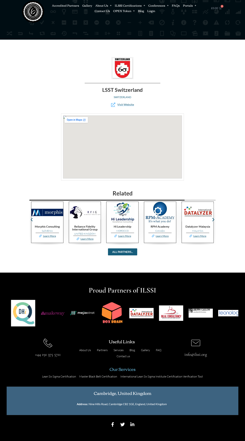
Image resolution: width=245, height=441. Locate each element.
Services (119, 350)
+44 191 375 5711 (48, 354)
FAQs (176, 5)
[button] (31, 219)
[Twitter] (122, 424)
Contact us (123, 356)
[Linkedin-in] (132, 424)
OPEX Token (122, 10)
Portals (188, 5)
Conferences (156, 5)
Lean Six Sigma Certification (59, 376)
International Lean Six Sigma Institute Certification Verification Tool (161, 376)
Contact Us (102, 10)
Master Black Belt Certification (98, 376)
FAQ (158, 350)
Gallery (87, 5)
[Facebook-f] (112, 424)
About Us (101, 5)
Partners (102, 350)
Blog (141, 10)
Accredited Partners (65, 5)
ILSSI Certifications (128, 5)
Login (151, 10)
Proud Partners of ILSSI (122, 290)
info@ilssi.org (195, 354)
